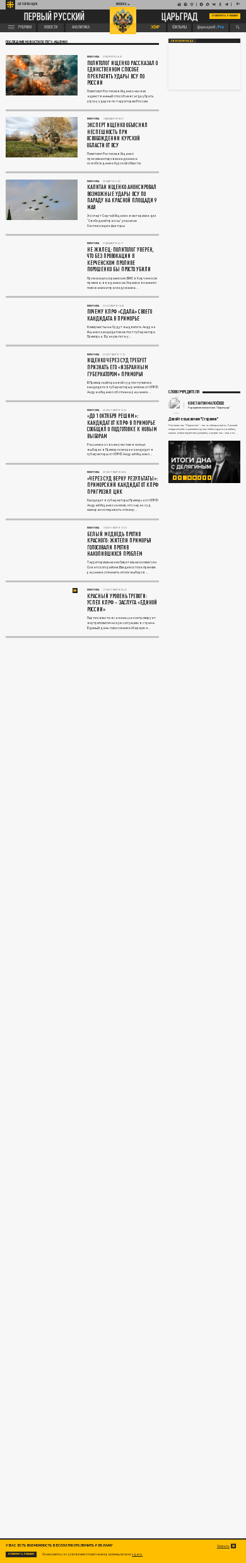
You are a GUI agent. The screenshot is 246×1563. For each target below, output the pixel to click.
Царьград (179, 16)
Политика (93, 56)
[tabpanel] (204, 462)
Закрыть (223, 1546)
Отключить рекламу (225, 15)
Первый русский (54, 17)
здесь (137, 1554)
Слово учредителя (183, 392)
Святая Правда (182, 40)
